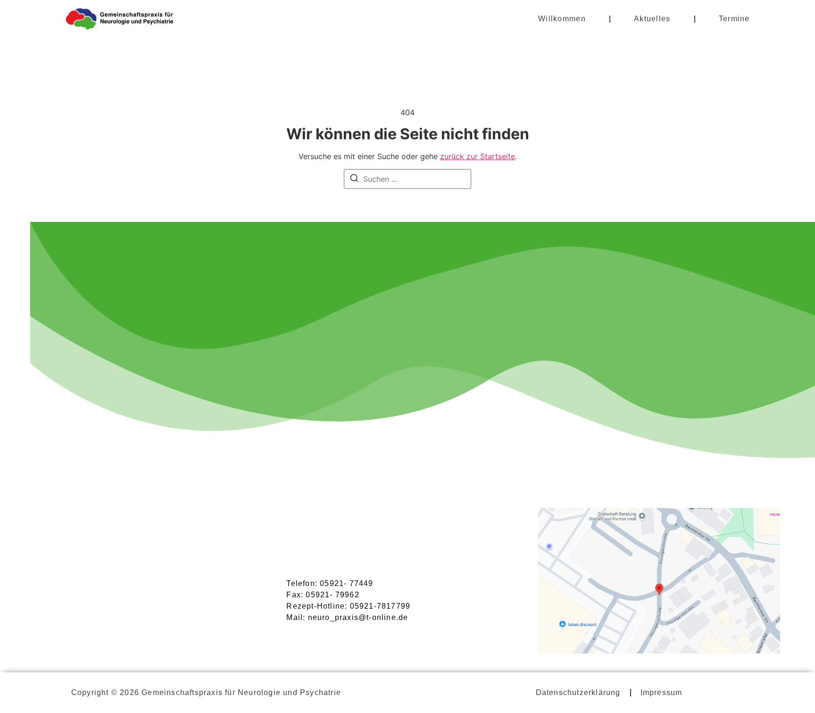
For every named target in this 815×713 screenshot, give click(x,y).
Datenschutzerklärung (578, 692)
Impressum (661, 692)
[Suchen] (354, 179)
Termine (734, 19)
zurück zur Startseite (477, 156)
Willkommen (562, 19)
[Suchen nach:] (407, 179)
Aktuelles (652, 19)
